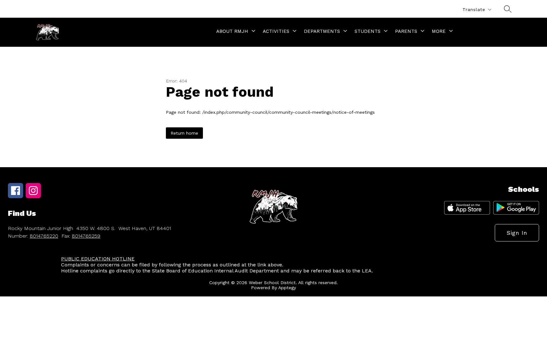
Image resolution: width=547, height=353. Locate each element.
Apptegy (287, 287)
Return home (184, 133)
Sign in (516, 232)
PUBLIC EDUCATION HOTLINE (98, 259)
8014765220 (44, 236)
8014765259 (86, 236)
